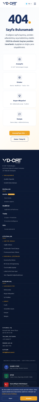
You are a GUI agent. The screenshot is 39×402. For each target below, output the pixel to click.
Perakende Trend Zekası (11, 248)
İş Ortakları (7, 297)
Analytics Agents (9, 201)
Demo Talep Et (19, 139)
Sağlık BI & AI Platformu (11, 209)
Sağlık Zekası (8, 245)
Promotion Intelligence (11, 221)
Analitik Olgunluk (9, 179)
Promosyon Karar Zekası (11, 252)
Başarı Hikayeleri (9, 293)
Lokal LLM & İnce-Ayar (11, 271)
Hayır (10, 398)
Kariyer (6, 312)
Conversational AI (9, 229)
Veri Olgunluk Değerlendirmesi (13, 275)
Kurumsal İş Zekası (9, 260)
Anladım (28, 398)
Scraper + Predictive (10, 217)
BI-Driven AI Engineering (11, 264)
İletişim (6, 316)
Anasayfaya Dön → (19, 133)
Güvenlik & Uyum (9, 309)
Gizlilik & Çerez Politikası (9, 393)
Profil (5, 305)
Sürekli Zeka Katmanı (10, 183)
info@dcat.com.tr (8, 352)
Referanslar (7, 290)
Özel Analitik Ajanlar (10, 267)
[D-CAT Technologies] (10, 4)
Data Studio (7, 198)
